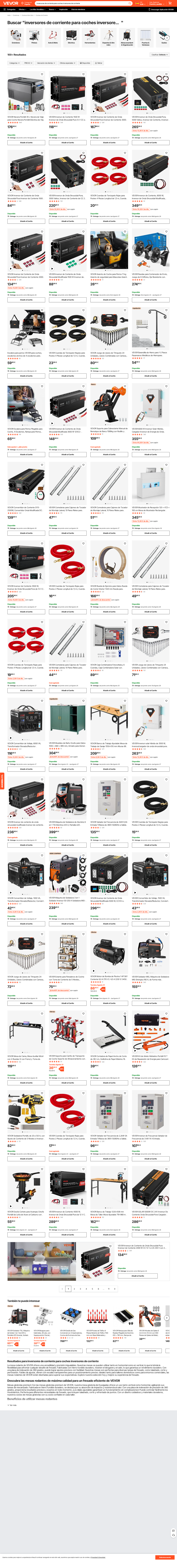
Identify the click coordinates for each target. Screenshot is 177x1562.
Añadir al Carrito (26, 143)
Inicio (9, 15)
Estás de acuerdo (165, 1557)
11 (108, 1289)
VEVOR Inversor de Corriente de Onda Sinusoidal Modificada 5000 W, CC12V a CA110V (106, 901)
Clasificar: (155, 55)
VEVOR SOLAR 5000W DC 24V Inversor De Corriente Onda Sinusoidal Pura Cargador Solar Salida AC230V (150, 1214)
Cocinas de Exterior (42, 15)
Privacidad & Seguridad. (98, 1557)
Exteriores (16, 15)
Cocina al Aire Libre (27, 15)
